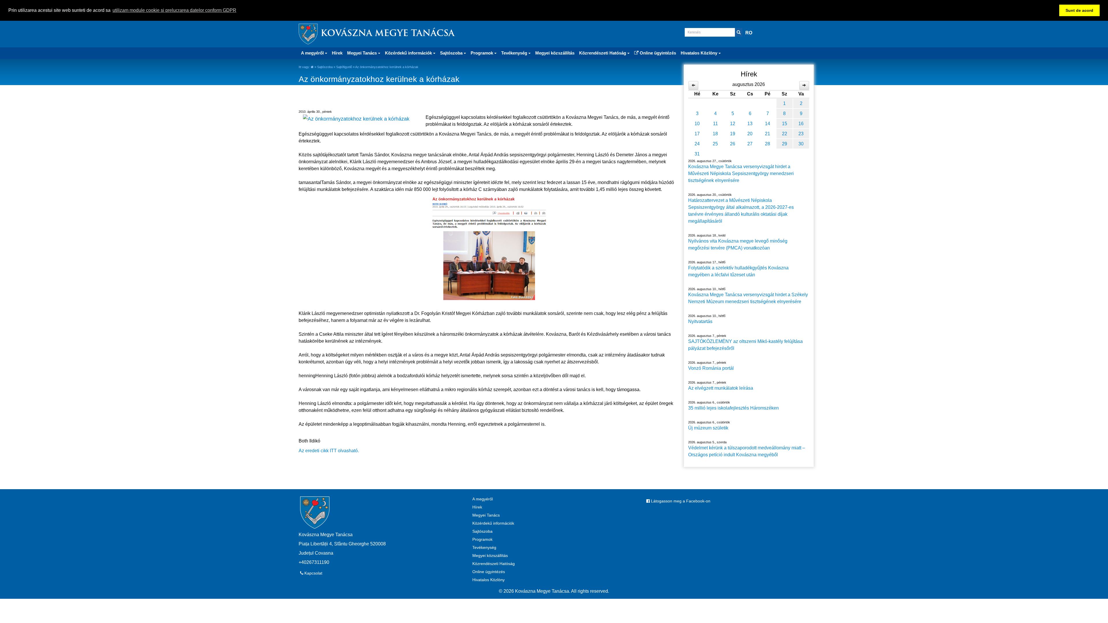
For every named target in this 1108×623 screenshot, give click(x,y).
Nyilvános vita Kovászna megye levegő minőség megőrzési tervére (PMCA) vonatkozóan (737, 244)
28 (767, 143)
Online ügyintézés (657, 52)
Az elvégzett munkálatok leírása (720, 388)
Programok (482, 539)
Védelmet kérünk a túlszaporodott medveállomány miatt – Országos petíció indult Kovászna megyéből (746, 451)
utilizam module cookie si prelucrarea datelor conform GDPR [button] (174, 10)
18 (715, 133)
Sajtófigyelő (344, 67)
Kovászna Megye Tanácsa (387, 33)
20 (750, 133)
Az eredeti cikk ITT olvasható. (329, 450)
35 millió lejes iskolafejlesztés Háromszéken (733, 408)
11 (715, 123)
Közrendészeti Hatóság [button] (603, 52)
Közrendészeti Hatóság (493, 563)
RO (748, 32)
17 (697, 133)
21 (767, 133)
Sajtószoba (325, 67)
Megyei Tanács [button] (362, 52)
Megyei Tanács (486, 515)
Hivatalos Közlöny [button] (699, 52)
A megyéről (482, 499)
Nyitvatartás (700, 321)
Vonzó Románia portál (711, 368)
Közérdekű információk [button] (409, 52)
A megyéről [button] (313, 52)
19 (732, 133)
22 (784, 133)
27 (750, 143)
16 (801, 123)
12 (732, 123)
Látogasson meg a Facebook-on (680, 501)
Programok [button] (482, 52)
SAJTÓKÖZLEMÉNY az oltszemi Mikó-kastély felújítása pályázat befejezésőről (745, 345)
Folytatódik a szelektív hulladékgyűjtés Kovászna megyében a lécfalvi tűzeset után (738, 271)
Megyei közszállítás (554, 52)
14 (767, 123)
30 (801, 143)
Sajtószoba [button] (452, 52)
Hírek (337, 52)
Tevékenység (484, 547)
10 (697, 123)
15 (784, 123)
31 (697, 153)
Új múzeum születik (708, 427)
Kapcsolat (312, 573)
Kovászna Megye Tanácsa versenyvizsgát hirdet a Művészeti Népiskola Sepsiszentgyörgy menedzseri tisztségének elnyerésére (741, 173)
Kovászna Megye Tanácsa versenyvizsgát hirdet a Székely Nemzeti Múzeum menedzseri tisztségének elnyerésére (748, 298)
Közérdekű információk (493, 523)
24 (697, 143)
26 (732, 143)
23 (801, 133)
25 (715, 143)
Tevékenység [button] (514, 52)
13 (750, 123)
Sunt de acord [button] (1079, 10)
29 (784, 143)
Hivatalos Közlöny (488, 579)
